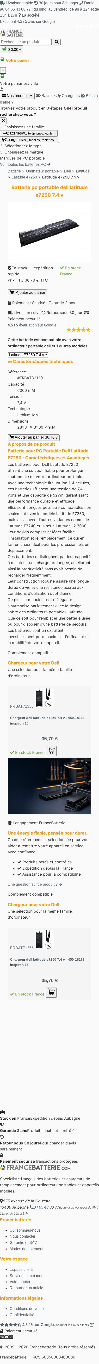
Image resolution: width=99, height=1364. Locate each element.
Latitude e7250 (24, 177)
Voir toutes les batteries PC (23, 164)
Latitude (83, 171)
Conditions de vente (27, 1309)
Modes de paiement (26, 1249)
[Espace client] (1, 89)
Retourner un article (26, 1288)
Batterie (14, 171)
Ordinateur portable (42, 171)
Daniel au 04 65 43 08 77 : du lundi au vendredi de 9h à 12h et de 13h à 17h (49, 9)
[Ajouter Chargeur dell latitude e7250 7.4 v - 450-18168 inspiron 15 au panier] (51, 751)
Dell (67, 171)
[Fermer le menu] (3, 120)
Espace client (21, 1269)
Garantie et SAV (23, 1243)
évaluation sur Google (32, 325)
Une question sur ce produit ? (33, 884)
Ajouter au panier (29, 292)
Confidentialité (22, 1315)
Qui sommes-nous (25, 1230)
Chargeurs (70, 96)
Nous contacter (22, 1236)
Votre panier (20, 1282)
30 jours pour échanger (58, 3)
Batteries (49, 96)
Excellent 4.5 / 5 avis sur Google (27, 21)
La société (30, 15)
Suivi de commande (26, 1276)
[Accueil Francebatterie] (35, 1169)
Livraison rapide (19, 3)
